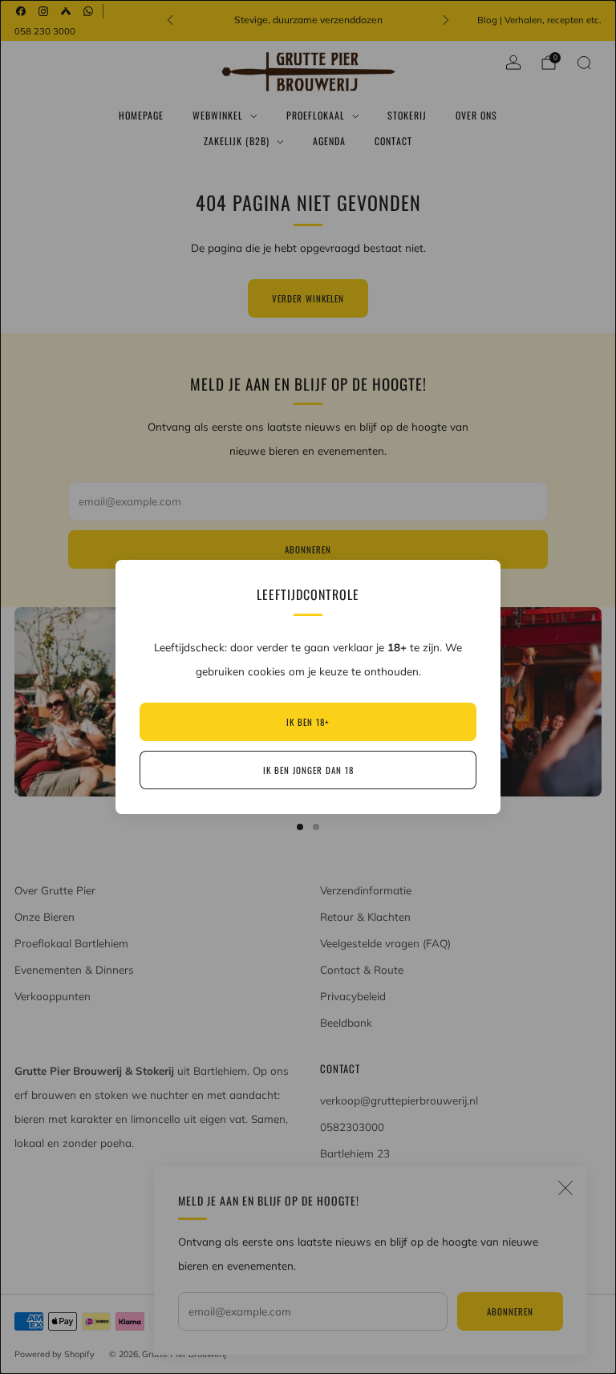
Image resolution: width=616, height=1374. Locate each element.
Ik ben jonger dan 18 (308, 770)
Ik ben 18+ (308, 721)
